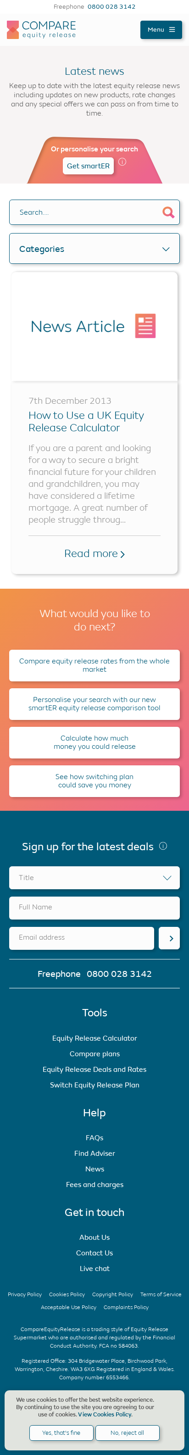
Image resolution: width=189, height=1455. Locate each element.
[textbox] (94, 877)
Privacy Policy (25, 1294)
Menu (157, 29)
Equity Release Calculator (94, 1038)
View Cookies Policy (104, 1414)
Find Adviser (94, 1153)
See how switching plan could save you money (94, 780)
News (94, 1169)
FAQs (94, 1137)
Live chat (95, 1268)
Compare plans (95, 1053)
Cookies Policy (67, 1294)
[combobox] (94, 877)
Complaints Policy (126, 1307)
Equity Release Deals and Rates (94, 1069)
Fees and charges (94, 1184)
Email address (42, 937)
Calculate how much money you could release (95, 742)
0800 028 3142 (112, 7)
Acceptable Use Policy (68, 1307)
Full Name (35, 907)
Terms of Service (161, 1294)
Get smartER (88, 166)
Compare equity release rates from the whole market (94, 665)
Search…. (34, 212)
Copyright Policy (112, 1294)
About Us (94, 1237)
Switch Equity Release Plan (94, 1085)
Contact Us (94, 1253)
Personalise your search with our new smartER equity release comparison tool (94, 703)
